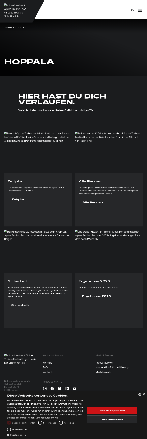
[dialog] (73, 415)
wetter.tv (48, 372)
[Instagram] (45, 389)
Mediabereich (103, 372)
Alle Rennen (92, 202)
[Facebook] (52, 389)
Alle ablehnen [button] (112, 419)
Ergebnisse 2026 (96, 296)
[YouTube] (74, 389)
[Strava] (59, 389)
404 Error (22, 27)
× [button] (144, 394)
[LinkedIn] (67, 389)
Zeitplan (18, 199)
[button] (46, 435)
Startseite (9, 27)
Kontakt (47, 362)
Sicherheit (20, 305)
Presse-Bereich (104, 362)
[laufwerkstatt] (16, 10)
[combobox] (139, 394)
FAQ (45, 367)
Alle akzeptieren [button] (112, 410)
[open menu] (140, 10)
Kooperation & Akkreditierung (112, 367)
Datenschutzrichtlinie (47, 417)
